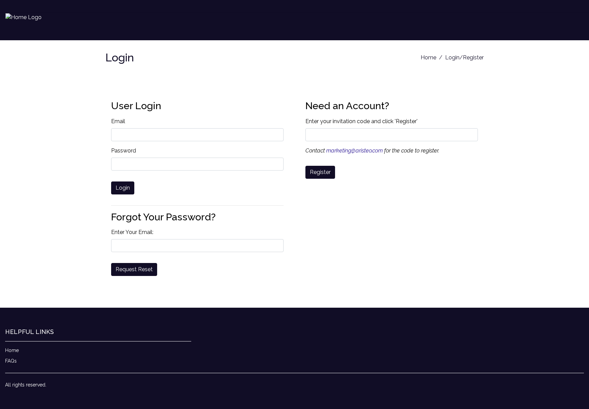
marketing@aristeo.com (354, 150)
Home (428, 57)
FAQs (11, 361)
